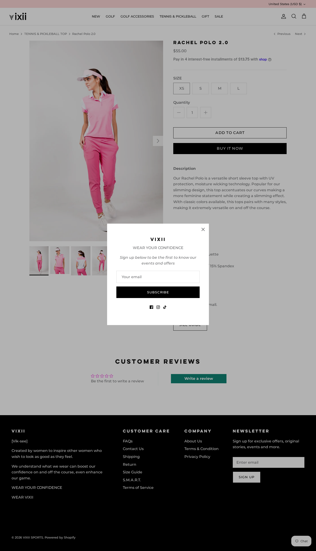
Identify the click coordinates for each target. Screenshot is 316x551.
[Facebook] (151, 307)
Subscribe (158, 292)
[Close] (203, 229)
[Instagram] (158, 307)
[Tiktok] (165, 307)
